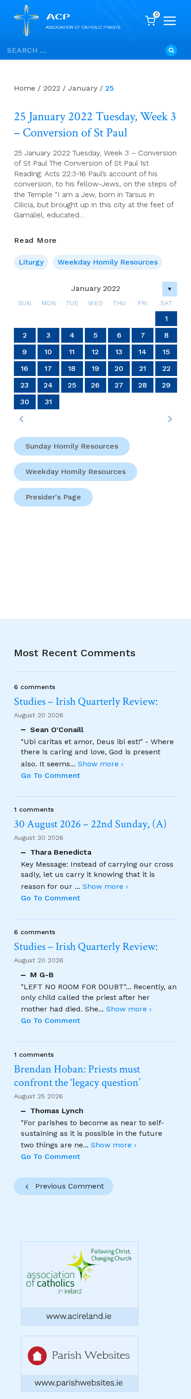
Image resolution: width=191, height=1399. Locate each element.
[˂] (21, 419)
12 (95, 351)
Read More (35, 240)
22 (166, 368)
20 (119, 368)
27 (119, 385)
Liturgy (31, 262)
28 (142, 385)
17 (48, 368)
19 (95, 368)
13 (118, 351)
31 (48, 401)
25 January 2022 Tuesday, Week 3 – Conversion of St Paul (95, 124)
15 (166, 351)
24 (48, 385)
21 (142, 368)
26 (95, 385)
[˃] (169, 419)
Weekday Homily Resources (107, 262)
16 (24, 368)
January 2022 (95, 288)
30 (24, 401)
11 (72, 351)
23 (24, 385)
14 (142, 351)
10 (48, 351)
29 (166, 385)
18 (72, 368)
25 (72, 385)
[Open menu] (169, 21)
